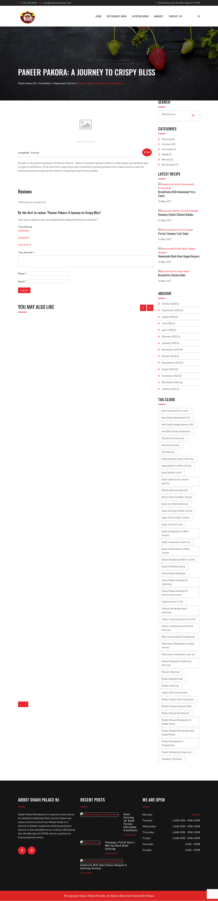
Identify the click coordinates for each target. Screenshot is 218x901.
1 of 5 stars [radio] (19, 245)
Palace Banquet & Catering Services (176, 663)
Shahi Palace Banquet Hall (177, 706)
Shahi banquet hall (172, 678)
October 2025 (169, 303)
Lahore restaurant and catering (174, 610)
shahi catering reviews (175, 692)
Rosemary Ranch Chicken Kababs (175, 214)
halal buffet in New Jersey (176, 465)
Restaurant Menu (117, 16)
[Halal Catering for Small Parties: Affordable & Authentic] (102, 815)
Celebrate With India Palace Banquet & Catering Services (103, 866)
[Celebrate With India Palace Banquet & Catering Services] (104, 861)
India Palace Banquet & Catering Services (175, 592)
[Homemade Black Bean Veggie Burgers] (179, 250)
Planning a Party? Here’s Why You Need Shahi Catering (120, 845)
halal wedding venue (173, 566)
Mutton (166, 159)
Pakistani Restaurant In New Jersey (178, 645)
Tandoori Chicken (172, 758)
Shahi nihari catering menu (178, 699)
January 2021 (169, 388)
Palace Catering (170, 671)
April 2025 (167, 329)
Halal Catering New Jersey (177, 496)
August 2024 (168, 369)
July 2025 (167, 323)
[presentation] (20, 704)
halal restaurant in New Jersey (175, 533)
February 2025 (169, 336)
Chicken (166, 144)
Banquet (159, 16)
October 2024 (169, 356)
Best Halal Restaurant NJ (176, 417)
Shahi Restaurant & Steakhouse (172, 743)
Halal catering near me (175, 490)
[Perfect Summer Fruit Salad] (176, 230)
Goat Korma (168, 451)
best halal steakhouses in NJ (178, 424)
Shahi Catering (170, 685)
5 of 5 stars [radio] (30, 245)
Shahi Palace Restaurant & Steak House (176, 721)
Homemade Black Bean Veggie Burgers (178, 256)
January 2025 (169, 343)
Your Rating (25, 226)
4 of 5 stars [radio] (27, 245)
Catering (167, 139)
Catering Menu (140, 16)
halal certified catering (175, 503)
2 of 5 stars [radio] (22, 245)
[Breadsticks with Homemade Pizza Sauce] (179, 186)
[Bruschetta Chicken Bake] (174, 271)
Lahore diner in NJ (172, 601)
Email (22, 281)
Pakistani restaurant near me (178, 654)
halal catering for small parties (175, 481)
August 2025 (168, 316)
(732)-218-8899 (29, 2)
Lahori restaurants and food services (177, 628)
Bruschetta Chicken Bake (171, 275)
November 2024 (170, 349)
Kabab (165, 154)
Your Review (26, 252)
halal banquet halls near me (178, 458)
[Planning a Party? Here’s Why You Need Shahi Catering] (92, 843)
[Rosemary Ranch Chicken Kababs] (179, 211)
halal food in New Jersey (176, 517)
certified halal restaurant (176, 431)
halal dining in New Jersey (177, 510)
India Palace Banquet (174, 573)
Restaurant (168, 164)
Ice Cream (167, 149)
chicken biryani (171, 445)
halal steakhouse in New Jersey (175, 550)
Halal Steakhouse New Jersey (178, 559)
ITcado (150, 895)
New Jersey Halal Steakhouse (178, 636)
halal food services (172, 524)
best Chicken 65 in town (175, 410)
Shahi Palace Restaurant (175, 713)
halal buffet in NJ (172, 472)
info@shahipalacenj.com (57, 2)
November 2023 (170, 382)
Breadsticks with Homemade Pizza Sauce (176, 194)
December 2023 (170, 375)
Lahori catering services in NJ (179, 619)
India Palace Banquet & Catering (175, 582)
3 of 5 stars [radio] (24, 245)
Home (98, 16)
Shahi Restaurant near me (176, 752)
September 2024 (171, 362)
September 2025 (171, 310)
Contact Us (175, 16)
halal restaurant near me (176, 542)
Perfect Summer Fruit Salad (173, 233)
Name (22, 273)
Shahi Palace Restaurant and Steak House (178, 732)
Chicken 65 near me (173, 438)
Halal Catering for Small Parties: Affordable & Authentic (130, 822)
